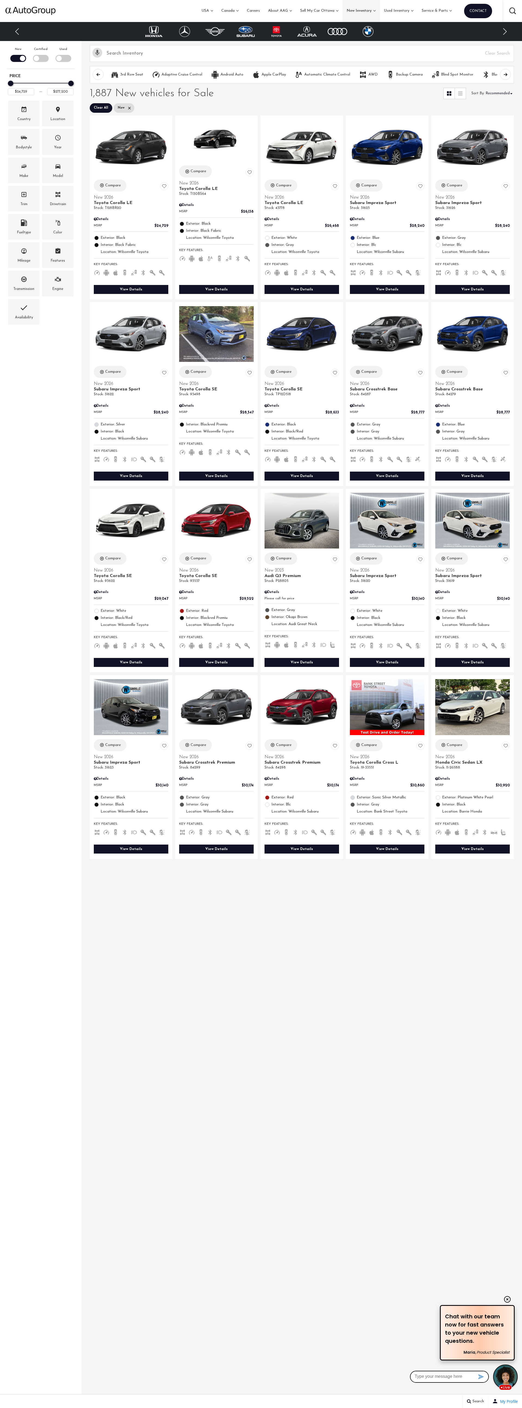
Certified (41, 49)
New (18, 49)
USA (205, 11)
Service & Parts (435, 11)
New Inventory (359, 11)
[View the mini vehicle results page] (184, 31)
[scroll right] (505, 74)
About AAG (278, 11)
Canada (228, 11)
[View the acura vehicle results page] (276, 31)
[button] (512, 10)
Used (63, 49)
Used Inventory (396, 11)
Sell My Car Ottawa (317, 11)
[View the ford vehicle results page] (368, 31)
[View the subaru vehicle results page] (215, 31)
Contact (478, 11)
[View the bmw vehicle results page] (337, 31)
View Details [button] (131, 289)
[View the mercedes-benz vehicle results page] (154, 31)
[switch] (18, 54)
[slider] (10, 83)
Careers (253, 11)
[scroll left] (98, 74)
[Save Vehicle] (164, 186)
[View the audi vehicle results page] (307, 31)
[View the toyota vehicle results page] (245, 31)
